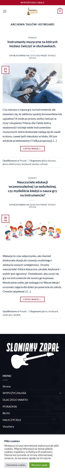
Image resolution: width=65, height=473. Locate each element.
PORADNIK (10, 406)
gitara (44, 311)
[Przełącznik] (60, 393)
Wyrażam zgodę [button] (39, 465)
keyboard (26, 164)
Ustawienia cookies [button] (15, 465)
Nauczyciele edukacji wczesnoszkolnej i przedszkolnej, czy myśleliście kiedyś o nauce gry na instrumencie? (32, 188)
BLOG (6, 413)
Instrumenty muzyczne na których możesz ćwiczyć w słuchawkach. (32, 44)
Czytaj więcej (32, 148)
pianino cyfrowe (40, 164)
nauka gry (7, 314)
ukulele (16, 314)
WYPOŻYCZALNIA (14, 393)
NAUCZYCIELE (12, 419)
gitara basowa (49, 160)
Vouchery (8, 426)
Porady (32, 37)
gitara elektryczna (12, 164)
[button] (5, 11)
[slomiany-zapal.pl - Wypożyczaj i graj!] (32, 11)
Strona (7, 386)
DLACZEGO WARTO (15, 399)
